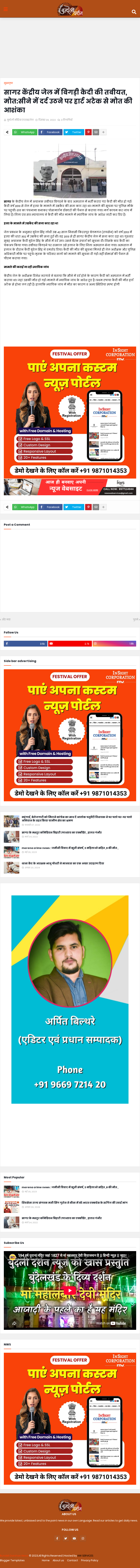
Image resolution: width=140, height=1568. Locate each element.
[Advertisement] (70, 48)
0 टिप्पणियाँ (66, 120)
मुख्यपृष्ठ (8, 83)
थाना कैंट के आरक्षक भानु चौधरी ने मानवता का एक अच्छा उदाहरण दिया (63, 863)
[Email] (96, 132)
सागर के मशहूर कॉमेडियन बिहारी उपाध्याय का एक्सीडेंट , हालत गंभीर (62, 832)
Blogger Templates (12, 1560)
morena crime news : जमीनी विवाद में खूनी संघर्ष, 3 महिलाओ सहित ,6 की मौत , (70, 848)
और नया (6, 619)
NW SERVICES (85, 1555)
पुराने (135, 619)
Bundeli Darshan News (14, 1555)
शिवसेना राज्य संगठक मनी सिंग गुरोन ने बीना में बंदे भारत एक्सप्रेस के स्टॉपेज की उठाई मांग (75, 1203)
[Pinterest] (88, 132)
